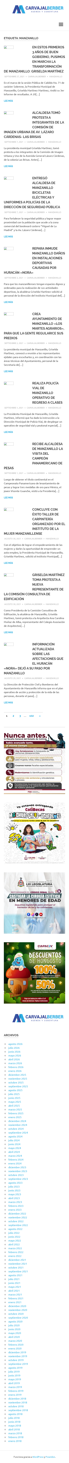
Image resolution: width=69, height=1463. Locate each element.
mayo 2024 (14, 1147)
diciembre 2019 (17, 1352)
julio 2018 (14, 1417)
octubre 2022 (16, 1221)
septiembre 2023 (18, 1178)
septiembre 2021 (18, 1271)
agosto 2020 (15, 1321)
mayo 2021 (14, 1286)
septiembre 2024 (18, 1132)
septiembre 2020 (18, 1317)
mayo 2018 (14, 1425)
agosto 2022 (15, 1228)
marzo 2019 (15, 1386)
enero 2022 (15, 1255)
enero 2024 (15, 1163)
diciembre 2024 (17, 1120)
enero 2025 (15, 1117)
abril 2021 (14, 1290)
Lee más (8, 101)
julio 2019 (14, 1371)
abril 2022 (14, 1244)
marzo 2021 (15, 1294)
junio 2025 (14, 1097)
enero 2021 (15, 1302)
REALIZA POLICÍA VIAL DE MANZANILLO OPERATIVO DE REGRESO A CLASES (47, 392)
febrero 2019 (15, 1390)
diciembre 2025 (17, 1074)
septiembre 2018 (18, 1410)
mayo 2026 (14, 1055)
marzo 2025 (15, 1109)
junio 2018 (14, 1421)
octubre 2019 (16, 1359)
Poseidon (50, 1456)
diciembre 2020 (17, 1306)
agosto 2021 (15, 1275)
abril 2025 (14, 1105)
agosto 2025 (15, 1090)
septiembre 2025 (18, 1086)
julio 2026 (14, 1047)
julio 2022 (14, 1232)
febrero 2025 (15, 1113)
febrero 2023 (15, 1205)
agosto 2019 (15, 1367)
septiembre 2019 (18, 1363)
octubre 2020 (16, 1313)
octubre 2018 (16, 1406)
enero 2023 (15, 1209)
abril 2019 (14, 1383)
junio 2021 (14, 1282)
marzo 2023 (15, 1201)
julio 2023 (14, 1186)
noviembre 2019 (17, 1356)
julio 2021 (14, 1279)
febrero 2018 (15, 1437)
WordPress (38, 1456)
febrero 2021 (15, 1298)
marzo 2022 (15, 1248)
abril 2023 (14, 1198)
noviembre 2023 (17, 1171)
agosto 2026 (15, 1043)
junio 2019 (14, 1375)
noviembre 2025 (17, 1078)
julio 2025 (14, 1093)
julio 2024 (14, 1140)
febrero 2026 (15, 1066)
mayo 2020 (14, 1332)
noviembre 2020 (17, 1309)
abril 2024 (14, 1151)
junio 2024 (14, 1144)
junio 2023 (14, 1190)
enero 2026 (15, 1070)
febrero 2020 (15, 1344)
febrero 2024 (15, 1159)
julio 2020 (14, 1325)
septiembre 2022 (18, 1225)
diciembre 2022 (17, 1213)
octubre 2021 (16, 1267)
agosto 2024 (15, 1136)
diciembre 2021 (17, 1259)
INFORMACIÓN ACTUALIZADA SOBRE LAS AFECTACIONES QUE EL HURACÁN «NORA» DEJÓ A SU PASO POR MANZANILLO (33, 658)
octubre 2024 (16, 1128)
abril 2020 (14, 1336)
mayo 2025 (14, 1101)
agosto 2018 (15, 1413)
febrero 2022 (15, 1252)
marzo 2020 (15, 1340)
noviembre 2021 (17, 1263)
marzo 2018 (15, 1433)
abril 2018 (14, 1429)
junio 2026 (14, 1051)
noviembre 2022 (17, 1217)
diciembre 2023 (17, 1167)
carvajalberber (37, 76)
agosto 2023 (15, 1182)
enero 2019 (15, 1394)
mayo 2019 (14, 1379)
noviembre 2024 (17, 1124)
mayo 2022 (14, 1240)
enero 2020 (15, 1348)
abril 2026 (14, 1059)
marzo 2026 (15, 1063)
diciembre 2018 (17, 1398)
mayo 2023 (14, 1194)
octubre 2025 (16, 1082)
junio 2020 (14, 1329)
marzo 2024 (15, 1155)
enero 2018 (15, 1440)
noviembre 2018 (17, 1402)
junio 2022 (14, 1236)
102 (31, 715)
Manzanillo (55, 76)
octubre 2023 (16, 1174)
